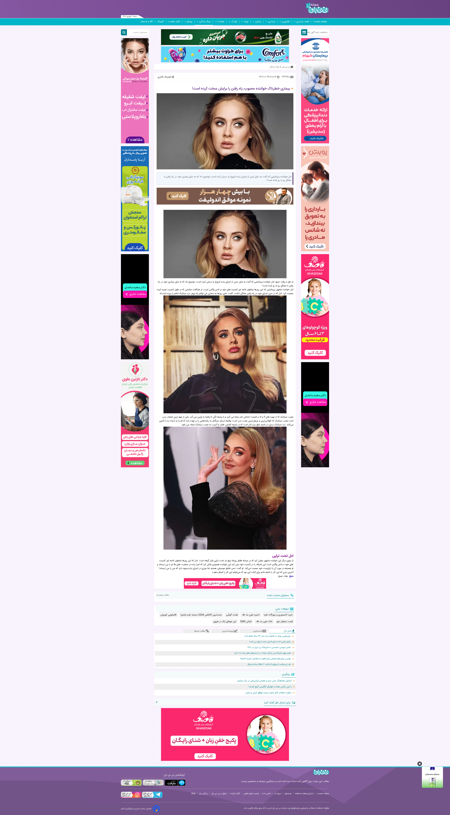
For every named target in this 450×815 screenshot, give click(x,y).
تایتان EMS (246, 621)
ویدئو (189, 21)
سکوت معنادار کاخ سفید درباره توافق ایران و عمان (269, 693)
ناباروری (286, 21)
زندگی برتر (203, 793)
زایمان (258, 21)
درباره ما (278, 793)
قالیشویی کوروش (168, 615)
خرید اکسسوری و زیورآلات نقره (278, 615)
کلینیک (160, 21)
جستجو (288, 793)
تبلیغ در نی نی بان (219, 793)
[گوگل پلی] (153, 783)
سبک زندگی (205, 21)
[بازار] (131, 783)
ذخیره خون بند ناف (251, 615)
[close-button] (419, 763)
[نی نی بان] (317, 8)
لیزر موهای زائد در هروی (224, 621)
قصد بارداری (302, 21)
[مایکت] (175, 783)
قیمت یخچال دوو (285, 621)
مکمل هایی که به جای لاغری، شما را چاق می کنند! (270, 642)
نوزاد (246, 21)
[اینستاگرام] (131, 797)
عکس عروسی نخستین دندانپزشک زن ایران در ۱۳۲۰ (269, 647)
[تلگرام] (151, 797)
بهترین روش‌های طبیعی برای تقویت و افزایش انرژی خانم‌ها (265, 658)
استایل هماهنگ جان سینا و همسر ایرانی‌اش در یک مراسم (264, 681)
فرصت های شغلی (251, 793)
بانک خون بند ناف (264, 621)
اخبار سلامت (174, 21)
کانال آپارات (235, 793)
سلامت (221, 21)
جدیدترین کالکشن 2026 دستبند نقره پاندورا (201, 615)
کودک (234, 21)
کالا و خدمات (146, 21)
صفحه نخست (320, 21)
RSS (193, 793)
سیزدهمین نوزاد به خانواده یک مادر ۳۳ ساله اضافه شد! (268, 636)
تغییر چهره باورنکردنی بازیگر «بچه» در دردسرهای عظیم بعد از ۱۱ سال (262, 653)
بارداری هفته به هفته (304, 793)
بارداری (271, 21)
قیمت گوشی (232, 615)
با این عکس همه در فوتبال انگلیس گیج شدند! (270, 687)
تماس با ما (266, 793)
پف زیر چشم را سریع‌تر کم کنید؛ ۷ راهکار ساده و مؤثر (269, 664)
